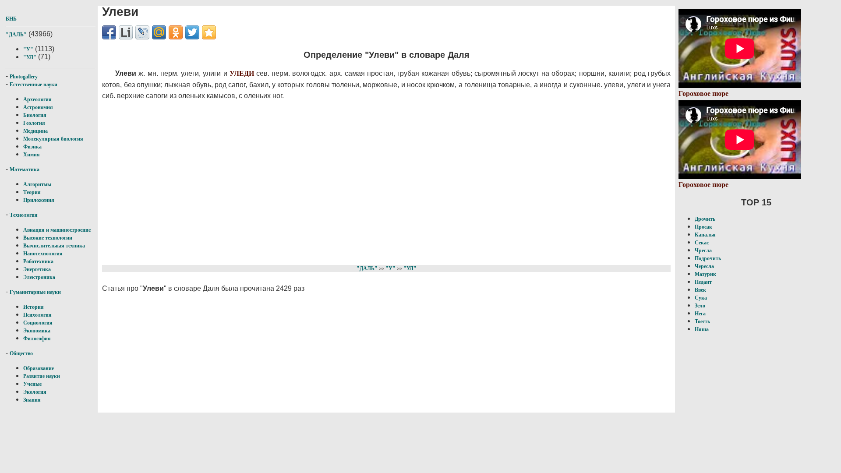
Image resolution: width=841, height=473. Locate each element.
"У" (28, 49)
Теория (32, 192)
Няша (702, 329)
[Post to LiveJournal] (142, 32)
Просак (703, 227)
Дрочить (705, 219)
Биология (34, 115)
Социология (38, 323)
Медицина (35, 131)
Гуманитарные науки (35, 292)
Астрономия (38, 107)
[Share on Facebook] (109, 32)
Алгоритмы (37, 184)
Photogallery (24, 77)
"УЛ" (29, 57)
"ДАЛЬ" (16, 35)
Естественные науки (33, 84)
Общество (21, 353)
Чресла (703, 250)
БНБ (11, 19)
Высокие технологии (47, 238)
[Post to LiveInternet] (126, 32)
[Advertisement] (339, 181)
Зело (700, 306)
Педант (703, 282)
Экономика (36, 331)
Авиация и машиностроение (57, 230)
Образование (38, 368)
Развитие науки (41, 376)
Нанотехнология (43, 254)
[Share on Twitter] (192, 32)
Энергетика (37, 269)
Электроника (39, 277)
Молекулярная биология (53, 139)
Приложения (38, 200)
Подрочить (708, 258)
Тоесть (702, 321)
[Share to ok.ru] (176, 32)
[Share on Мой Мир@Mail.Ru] (159, 32)
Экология (34, 392)
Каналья (705, 235)
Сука (701, 298)
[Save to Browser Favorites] (209, 32)
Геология (34, 123)
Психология (37, 315)
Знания (32, 400)
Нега (700, 314)
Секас (702, 243)
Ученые (32, 384)
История (33, 307)
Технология (24, 215)
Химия (31, 155)
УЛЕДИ (242, 73)
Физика (32, 147)
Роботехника (38, 261)
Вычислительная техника (54, 246)
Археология (37, 99)
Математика (24, 169)
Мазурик (705, 274)
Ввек (700, 290)
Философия (37, 338)
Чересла (704, 266)
